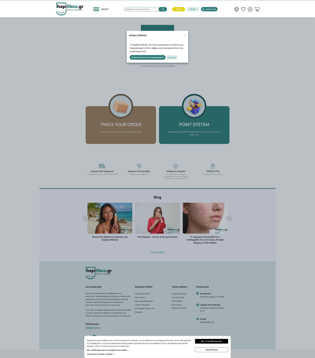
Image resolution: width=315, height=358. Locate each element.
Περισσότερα (212, 350)
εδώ (127, 346)
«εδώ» (154, 48)
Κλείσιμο (172, 57)
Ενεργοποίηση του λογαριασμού (148, 57)
